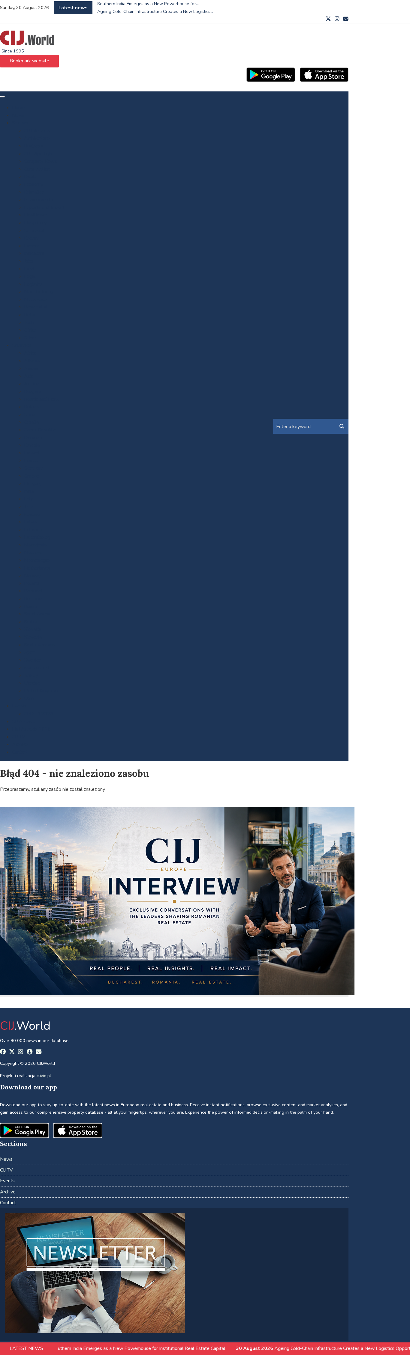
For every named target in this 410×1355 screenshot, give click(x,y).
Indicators (34, 253)
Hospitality (35, 222)
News (18, 115)
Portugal (33, 591)
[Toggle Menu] (2, 96)
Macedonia (35, 545)
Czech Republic (40, 430)
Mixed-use (35, 299)
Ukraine (32, 683)
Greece (31, 476)
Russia (31, 606)
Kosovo (32, 514)
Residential (35, 307)
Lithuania (33, 529)
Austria (31, 383)
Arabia (31, 368)
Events (19, 706)
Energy (31, 238)
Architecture (37, 138)
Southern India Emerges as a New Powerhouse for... (148, 4)
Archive (20, 744)
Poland (31, 583)
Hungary (32, 483)
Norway (32, 575)
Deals (30, 176)
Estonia (32, 445)
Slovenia (33, 637)
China (29, 414)
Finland (31, 453)
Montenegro (37, 560)
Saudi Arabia (37, 614)
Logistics (33, 284)
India (29, 491)
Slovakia (32, 629)
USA (29, 698)
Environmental (39, 199)
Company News (40, 161)
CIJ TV (18, 737)
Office (30, 330)
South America (39, 645)
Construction (37, 169)
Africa (30, 353)
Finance (32, 246)
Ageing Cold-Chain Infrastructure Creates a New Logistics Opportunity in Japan (284, 1348)
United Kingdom (41, 690)
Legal (30, 276)
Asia (28, 376)
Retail (30, 314)
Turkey (31, 675)
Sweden (32, 660)
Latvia (30, 522)
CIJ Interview (37, 130)
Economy (33, 184)
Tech (29, 322)
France (31, 460)
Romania (33, 598)
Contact (20, 752)
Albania (32, 361)
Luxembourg (37, 537)
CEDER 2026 (38, 713)
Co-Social (34, 230)
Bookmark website (29, 61)
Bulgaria (32, 407)
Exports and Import (44, 207)
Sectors (20, 123)
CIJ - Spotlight (38, 153)
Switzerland (36, 667)
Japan (29, 506)
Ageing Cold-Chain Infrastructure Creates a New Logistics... (155, 11)
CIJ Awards (23, 721)
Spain (29, 652)
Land (29, 269)
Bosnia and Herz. (41, 399)
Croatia (31, 422)
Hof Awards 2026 (31, 729)
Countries (22, 345)
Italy (28, 499)
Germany (33, 468)
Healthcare (35, 215)
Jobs (28, 261)
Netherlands (37, 568)
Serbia (30, 621)
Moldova (33, 552)
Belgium (32, 391)
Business (33, 146)
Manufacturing (38, 291)
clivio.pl (44, 1076)
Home (18, 107)
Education (34, 192)
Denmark (33, 437)
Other (30, 338)
